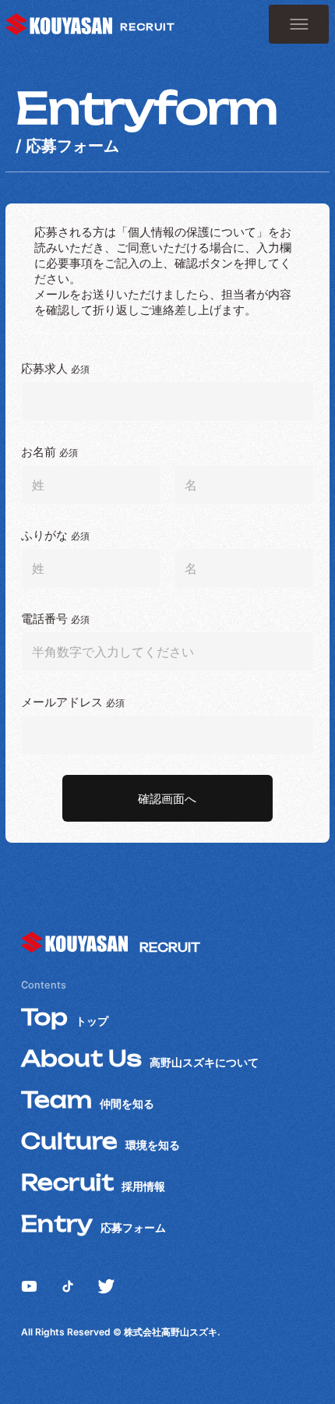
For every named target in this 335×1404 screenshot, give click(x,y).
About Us (140, 1058)
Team (87, 1099)
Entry (93, 1223)
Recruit (93, 1182)
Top (64, 1017)
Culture (100, 1141)
